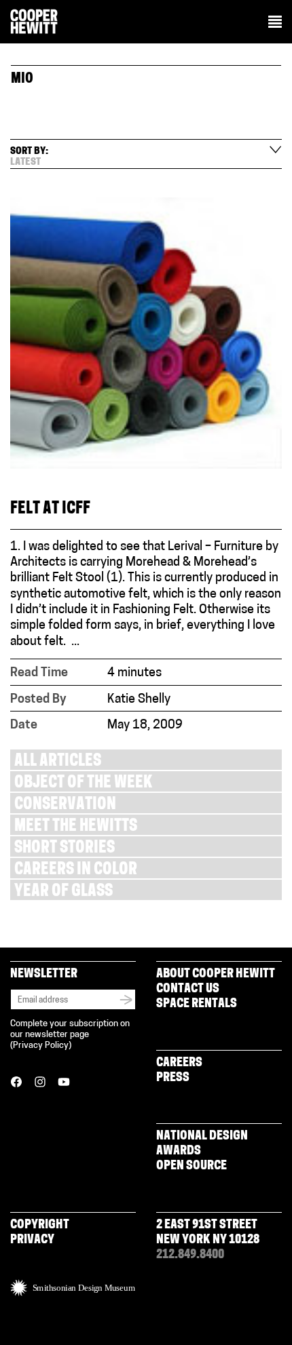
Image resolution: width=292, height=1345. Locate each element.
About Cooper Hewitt (215, 975)
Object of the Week (83, 784)
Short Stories (64, 849)
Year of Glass (63, 892)
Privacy (32, 1240)
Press (172, 1078)
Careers (179, 1063)
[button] (275, 23)
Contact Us (187, 989)
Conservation (65, 805)
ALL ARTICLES (57, 762)
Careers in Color (75, 870)
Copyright (39, 1226)
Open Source (191, 1167)
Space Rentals (196, 1004)
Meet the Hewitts (75, 827)
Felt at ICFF (50, 510)
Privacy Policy (41, 1045)
